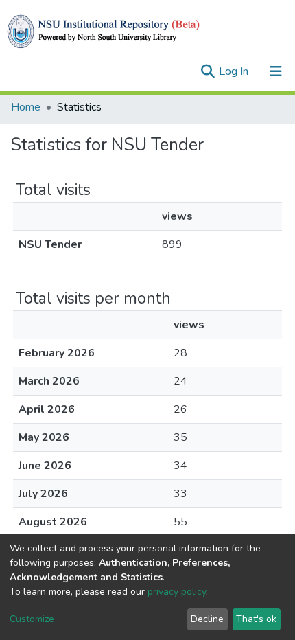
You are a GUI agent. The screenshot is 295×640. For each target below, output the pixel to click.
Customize (32, 619)
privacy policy (177, 591)
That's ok (256, 619)
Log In (235, 71)
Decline (207, 619)
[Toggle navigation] (276, 71)
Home (25, 107)
